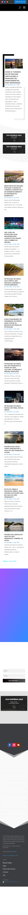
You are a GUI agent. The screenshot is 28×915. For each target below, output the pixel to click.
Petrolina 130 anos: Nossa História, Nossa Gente (13, 408)
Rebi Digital (13, 851)
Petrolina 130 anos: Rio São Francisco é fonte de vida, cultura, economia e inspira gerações (13, 368)
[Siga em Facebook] (5, 2)
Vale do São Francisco (9, 869)
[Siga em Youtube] (7, 2)
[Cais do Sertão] (11, 881)
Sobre (4, 866)
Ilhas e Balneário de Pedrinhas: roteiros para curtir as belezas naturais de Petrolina (13, 323)
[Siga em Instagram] (2, 2)
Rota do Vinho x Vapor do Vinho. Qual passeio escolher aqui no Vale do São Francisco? (13, 493)
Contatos (5, 872)
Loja (4, 875)
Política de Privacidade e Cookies (10, 855)
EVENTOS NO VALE (20, 2)
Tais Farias (10, 84)
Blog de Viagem (7, 863)
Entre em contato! (12, 614)
